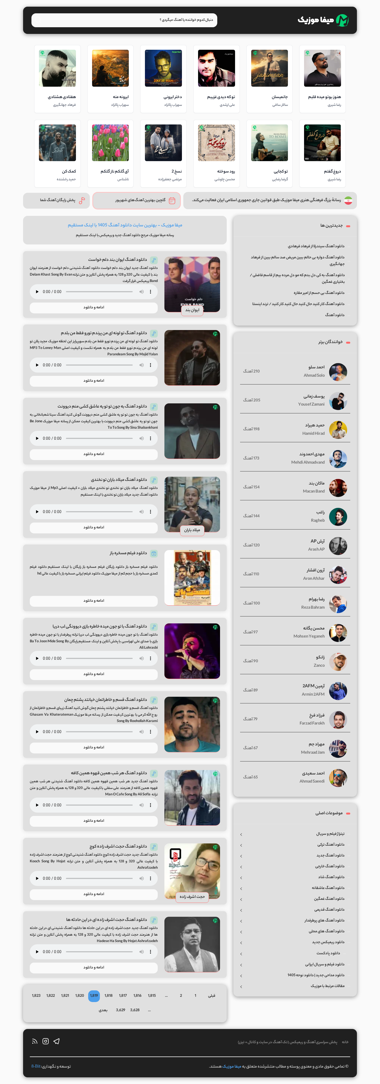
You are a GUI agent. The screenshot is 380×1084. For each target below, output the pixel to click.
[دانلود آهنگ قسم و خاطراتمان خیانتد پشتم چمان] (192, 724)
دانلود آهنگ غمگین (329, 899)
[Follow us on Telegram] (56, 1043)
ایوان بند (192, 310)
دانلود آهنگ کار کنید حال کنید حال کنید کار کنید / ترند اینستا (298, 304)
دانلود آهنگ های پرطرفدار (325, 921)
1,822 (50, 996)
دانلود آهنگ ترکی (331, 845)
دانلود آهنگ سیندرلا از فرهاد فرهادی (316, 246)
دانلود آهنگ (131, 235)
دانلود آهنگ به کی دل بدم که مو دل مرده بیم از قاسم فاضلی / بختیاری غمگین (297, 278)
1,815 (152, 996)
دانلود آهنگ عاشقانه (328, 888)
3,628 (135, 1010)
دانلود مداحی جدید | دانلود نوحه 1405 (316, 975)
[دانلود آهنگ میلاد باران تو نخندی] (192, 504)
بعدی (103, 1010)
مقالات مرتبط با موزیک (328, 986)
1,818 (109, 996)
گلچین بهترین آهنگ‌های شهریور (141, 200)
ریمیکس (105, 235)
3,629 (120, 1010)
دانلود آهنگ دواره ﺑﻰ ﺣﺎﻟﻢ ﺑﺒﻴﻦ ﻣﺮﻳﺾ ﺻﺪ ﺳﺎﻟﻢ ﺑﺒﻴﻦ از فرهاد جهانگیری (298, 261)
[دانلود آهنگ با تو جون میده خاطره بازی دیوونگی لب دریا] (192, 651)
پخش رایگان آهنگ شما (57, 200)
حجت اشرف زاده (192, 897)
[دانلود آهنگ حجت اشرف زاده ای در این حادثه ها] (192, 944)
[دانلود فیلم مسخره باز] (192, 578)
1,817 (123, 996)
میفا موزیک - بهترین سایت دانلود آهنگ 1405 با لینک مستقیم (125, 225)
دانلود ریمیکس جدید (328, 942)
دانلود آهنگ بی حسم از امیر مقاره (319, 293)
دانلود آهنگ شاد (331, 877)
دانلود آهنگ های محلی (327, 931)
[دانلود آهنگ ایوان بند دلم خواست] (192, 284)
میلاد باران (192, 530)
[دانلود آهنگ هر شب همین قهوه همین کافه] (192, 798)
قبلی (211, 996)
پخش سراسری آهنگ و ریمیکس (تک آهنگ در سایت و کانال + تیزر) (287, 1042)
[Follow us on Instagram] (45, 1043)
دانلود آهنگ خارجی (330, 866)
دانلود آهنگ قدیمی (329, 910)
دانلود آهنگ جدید (331, 856)
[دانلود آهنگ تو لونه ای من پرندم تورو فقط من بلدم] (192, 358)
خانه (345, 1042)
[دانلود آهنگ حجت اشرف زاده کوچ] (192, 871)
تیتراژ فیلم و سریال (330, 834)
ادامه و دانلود (93, 307)
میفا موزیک (231, 1067)
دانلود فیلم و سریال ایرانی (325, 964)
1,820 (79, 996)
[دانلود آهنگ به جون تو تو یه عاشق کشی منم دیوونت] (192, 431)
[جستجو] (38, 20)
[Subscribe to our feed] (34, 1043)
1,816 (138, 996)
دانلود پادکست (328, 953)
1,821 (65, 996)
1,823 (36, 996)
